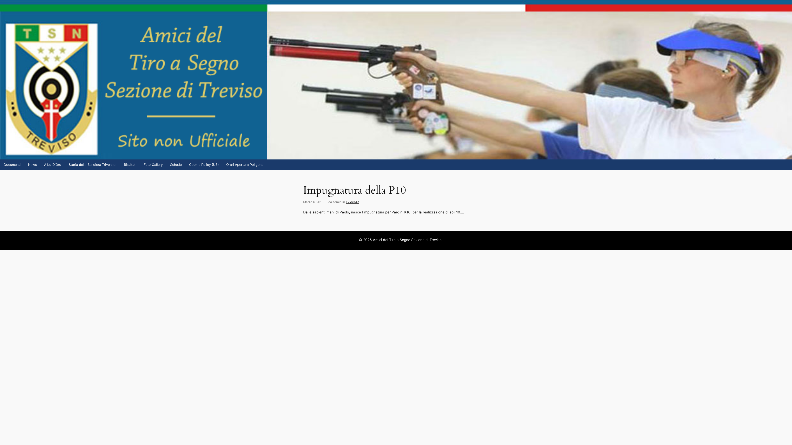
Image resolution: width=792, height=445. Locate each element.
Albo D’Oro (52, 165)
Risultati (130, 165)
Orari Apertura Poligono (245, 165)
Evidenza (352, 202)
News (32, 165)
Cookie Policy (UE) (204, 165)
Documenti (12, 165)
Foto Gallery (153, 165)
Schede (176, 165)
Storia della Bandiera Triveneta (93, 165)
